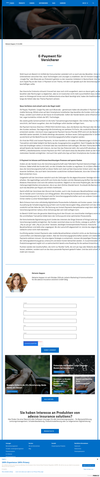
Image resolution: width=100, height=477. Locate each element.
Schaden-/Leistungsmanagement (15, 448)
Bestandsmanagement (12, 446)
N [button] (93, 3)
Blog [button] (53, 3)
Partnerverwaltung (11, 456)
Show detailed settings (7, 471)
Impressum (77, 446)
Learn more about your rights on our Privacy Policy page (29, 471)
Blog (30, 448)
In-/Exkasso (9, 454)
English (3, 459)
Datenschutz (77, 448)
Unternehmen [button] (43, 3)
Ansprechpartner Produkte (58, 446)
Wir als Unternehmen (34, 446)
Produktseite (49, 431)
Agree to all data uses (88, 465)
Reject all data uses (88, 469)
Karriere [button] (63, 3)
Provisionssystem (10, 451)
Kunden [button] (32, 3)
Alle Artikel (49, 399)
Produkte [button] (22, 3)
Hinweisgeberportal (79, 451)
